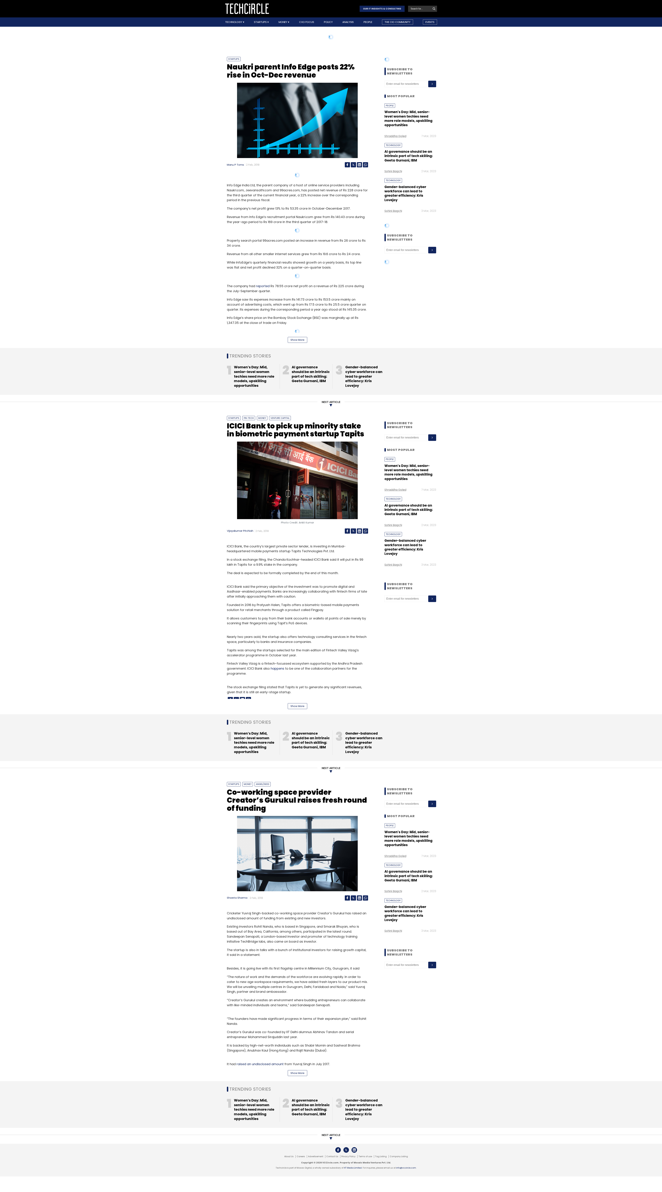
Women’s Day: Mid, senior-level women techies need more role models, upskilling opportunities (408, 118)
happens (277, 668)
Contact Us (332, 1156)
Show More (297, 340)
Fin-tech (249, 418)
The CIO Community (397, 22)
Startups (260, 22)
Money (283, 22)
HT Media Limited (353, 1167)
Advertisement (315, 1156)
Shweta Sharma (237, 898)
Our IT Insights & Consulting (382, 8)
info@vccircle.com (406, 1167)
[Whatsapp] (365, 164)
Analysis (348, 22)
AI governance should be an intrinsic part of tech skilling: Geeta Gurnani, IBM (408, 156)
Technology (234, 22)
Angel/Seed (262, 784)
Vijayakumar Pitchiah (240, 531)
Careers (301, 1156)
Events (429, 22)
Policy (328, 22)
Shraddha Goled (395, 136)
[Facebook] (347, 164)
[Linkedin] (359, 164)
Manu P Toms (235, 164)
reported (263, 286)
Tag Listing (381, 1156)
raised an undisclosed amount (260, 1064)
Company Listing (399, 1156)
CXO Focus (306, 22)
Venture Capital (279, 418)
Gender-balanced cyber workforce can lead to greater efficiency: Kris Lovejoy (405, 193)
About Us (289, 1156)
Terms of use (365, 1156)
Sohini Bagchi (393, 171)
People (368, 22)
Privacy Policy (348, 1156)
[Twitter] (353, 164)
